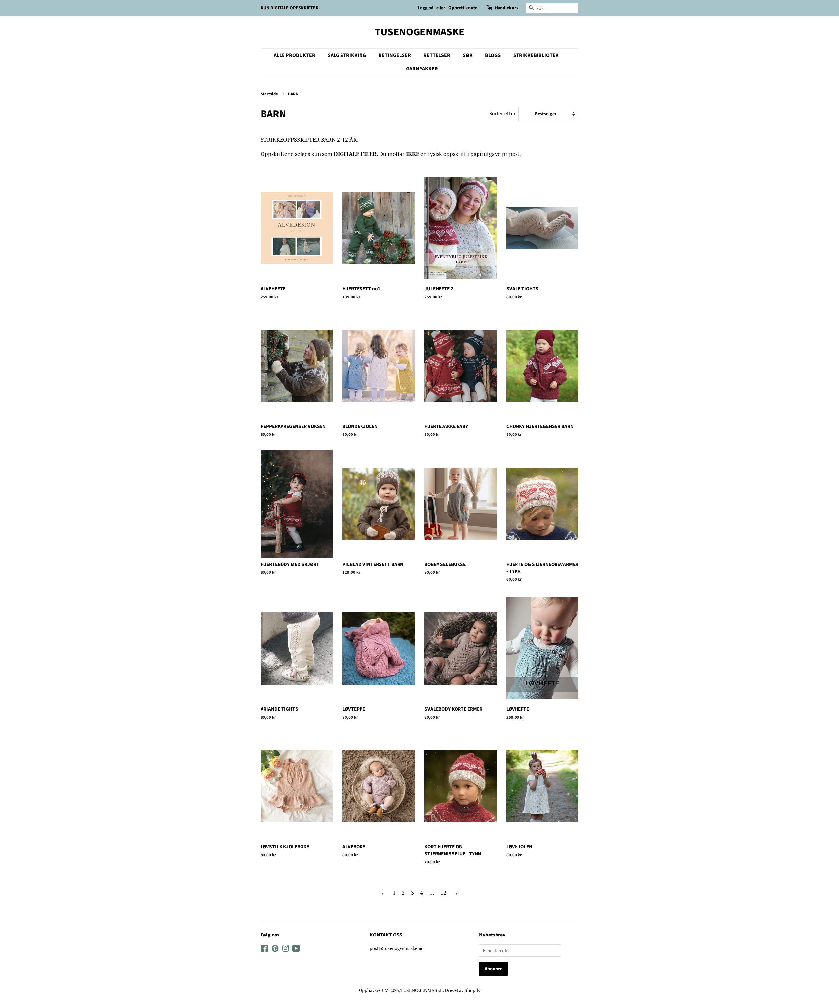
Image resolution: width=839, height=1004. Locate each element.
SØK (468, 55)
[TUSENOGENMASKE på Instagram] (285, 949)
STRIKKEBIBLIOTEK (536, 55)
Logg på (425, 8)
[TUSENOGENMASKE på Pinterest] (275, 949)
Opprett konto (463, 8)
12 (443, 892)
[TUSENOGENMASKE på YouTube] (296, 949)
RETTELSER (436, 55)
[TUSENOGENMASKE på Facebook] (264, 949)
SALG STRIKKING (347, 55)
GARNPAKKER (422, 68)
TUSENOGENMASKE (420, 32)
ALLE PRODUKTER (294, 55)
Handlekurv (506, 8)
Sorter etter (502, 113)
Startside (269, 94)
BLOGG (493, 55)
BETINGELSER (395, 55)
